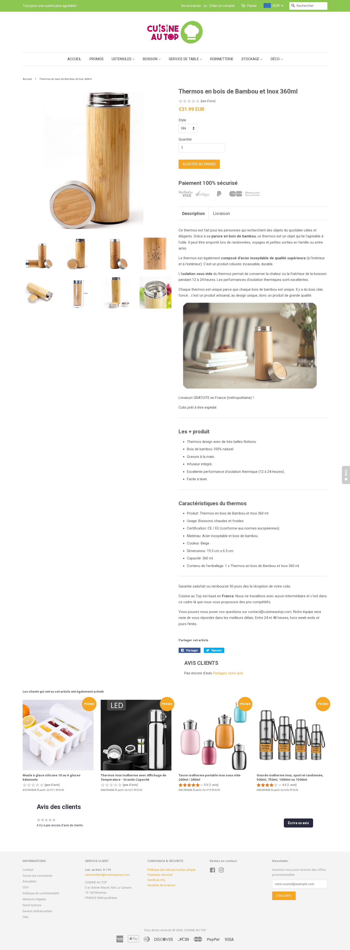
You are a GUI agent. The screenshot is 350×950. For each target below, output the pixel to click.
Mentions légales (34, 899)
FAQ (25, 917)
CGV (26, 887)
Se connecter (191, 6)
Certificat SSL (156, 880)
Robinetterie (221, 59)
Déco (275, 59)
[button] (197, 102)
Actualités (29, 881)
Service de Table (184, 59)
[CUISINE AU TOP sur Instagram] (221, 871)
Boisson (150, 59)
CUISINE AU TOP (194, 930)
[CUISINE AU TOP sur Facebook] (212, 871)
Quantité (185, 139)
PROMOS (97, 59)
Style (182, 120)
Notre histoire (32, 905)
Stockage (250, 59)
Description (193, 213)
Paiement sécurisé (159, 875)
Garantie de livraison (161, 885)
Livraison (221, 213)
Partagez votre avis (228, 673)
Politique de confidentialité (41, 893)
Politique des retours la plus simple (171, 870)
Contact (28, 870)
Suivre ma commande (37, 875)
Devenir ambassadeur (37, 911)
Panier (252, 6)
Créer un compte (222, 6)
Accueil (74, 59)
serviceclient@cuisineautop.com (107, 875)
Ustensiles (122, 59)
